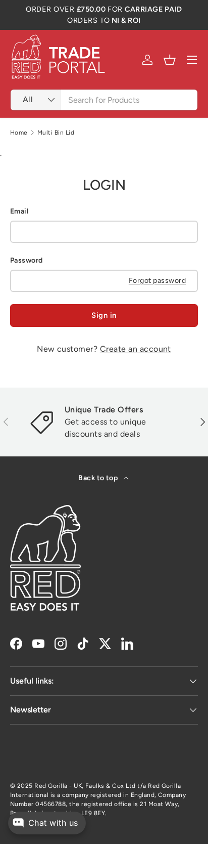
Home (19, 133)
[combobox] (104, 100)
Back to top (99, 478)
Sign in (103, 315)
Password (26, 260)
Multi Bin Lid (55, 133)
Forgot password (157, 280)
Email (19, 211)
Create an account (135, 349)
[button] (170, 60)
